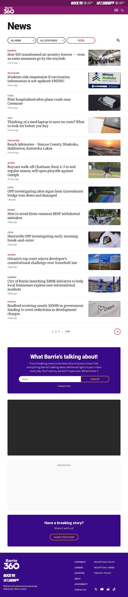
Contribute (80, 562)
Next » (117, 332)
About (77, 579)
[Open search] (122, 10)
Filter (81, 40)
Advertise (79, 573)
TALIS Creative (20, 589)
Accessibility (81, 584)
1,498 (67, 331)
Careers (78, 568)
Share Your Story (64, 537)
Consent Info (64, 386)
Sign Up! (95, 379)
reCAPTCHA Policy (104, 562)
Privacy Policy (102, 573)
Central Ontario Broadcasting (23, 586)
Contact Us (80, 590)
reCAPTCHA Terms (104, 568)
